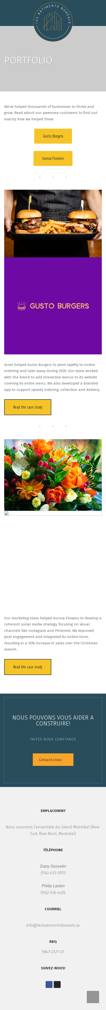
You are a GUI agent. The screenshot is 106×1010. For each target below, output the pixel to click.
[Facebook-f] (49, 984)
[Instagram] (57, 984)
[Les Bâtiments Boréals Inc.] (53, 21)
